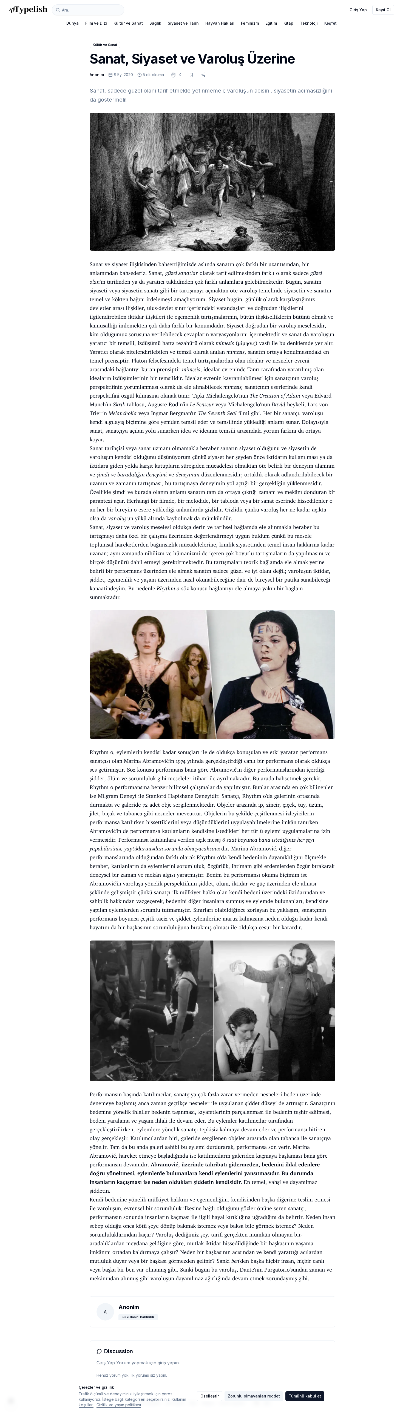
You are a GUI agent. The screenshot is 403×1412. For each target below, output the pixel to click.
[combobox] (88, 9)
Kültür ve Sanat (128, 23)
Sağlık (155, 23)
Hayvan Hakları (219, 23)
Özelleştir (209, 1396)
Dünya (72, 23)
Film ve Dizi (96, 23)
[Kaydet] (191, 75)
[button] (180, 74)
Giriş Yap (358, 9)
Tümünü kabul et (305, 1396)
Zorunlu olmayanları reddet (254, 1396)
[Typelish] (28, 10)
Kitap (288, 23)
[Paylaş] (203, 75)
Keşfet (330, 23)
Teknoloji (309, 23)
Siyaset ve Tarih (183, 23)
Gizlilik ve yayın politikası (119, 1404)
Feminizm (250, 23)
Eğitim (271, 23)
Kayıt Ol (383, 9)
